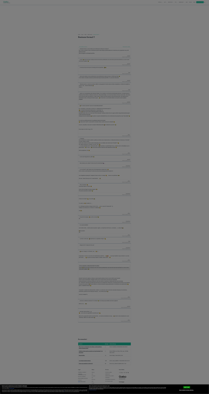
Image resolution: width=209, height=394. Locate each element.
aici (64, 390)
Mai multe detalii (12, 388)
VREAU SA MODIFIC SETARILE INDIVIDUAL (186, 390)
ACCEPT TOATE (186, 387)
